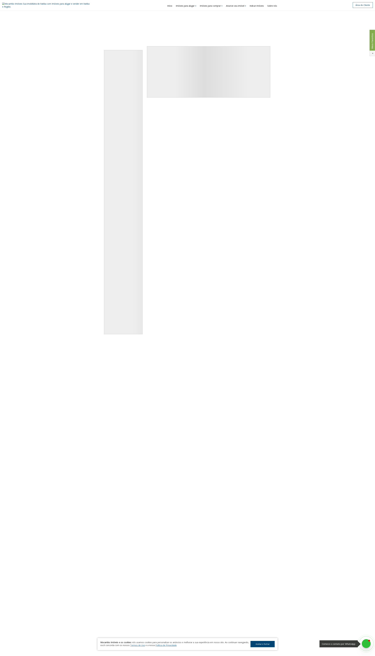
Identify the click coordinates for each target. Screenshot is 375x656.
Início (169, 5)
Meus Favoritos (372, 41)
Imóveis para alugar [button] (185, 5)
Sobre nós (272, 5)
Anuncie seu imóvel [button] (235, 5)
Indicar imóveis (257, 5)
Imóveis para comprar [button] (210, 5)
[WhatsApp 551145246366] (366, 643)
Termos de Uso (137, 645)
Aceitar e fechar (263, 644)
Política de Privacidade (166, 645)
